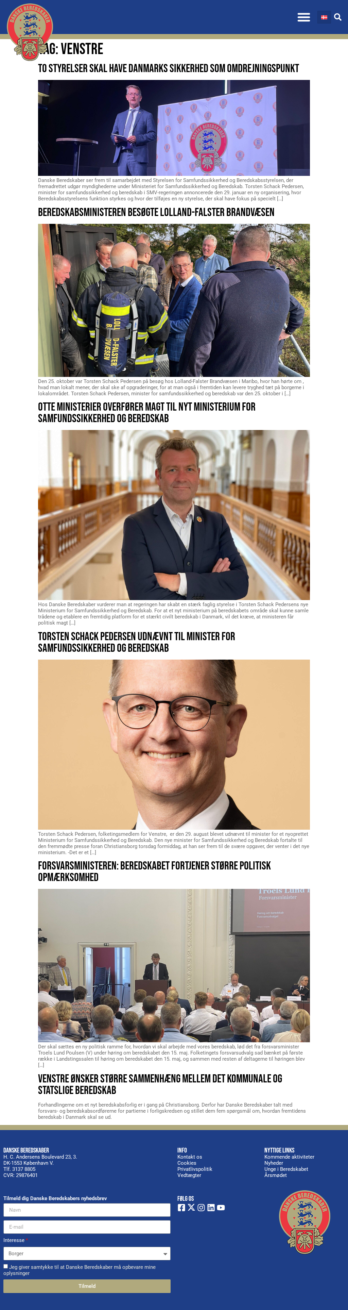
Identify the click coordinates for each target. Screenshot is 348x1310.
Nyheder (273, 1163)
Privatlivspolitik (194, 1169)
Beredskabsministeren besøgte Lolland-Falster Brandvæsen (156, 212)
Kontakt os (189, 1157)
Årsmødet (275, 1175)
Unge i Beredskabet (286, 1169)
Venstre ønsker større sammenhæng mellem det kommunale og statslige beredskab (160, 1084)
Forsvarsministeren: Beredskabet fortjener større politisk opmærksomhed (154, 871)
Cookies (186, 1163)
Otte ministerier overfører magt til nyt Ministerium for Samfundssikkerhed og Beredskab (147, 413)
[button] (304, 17)
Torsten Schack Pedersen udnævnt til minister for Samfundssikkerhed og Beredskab (136, 642)
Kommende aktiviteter (289, 1157)
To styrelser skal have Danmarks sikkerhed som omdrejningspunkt (168, 69)
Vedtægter (189, 1175)
